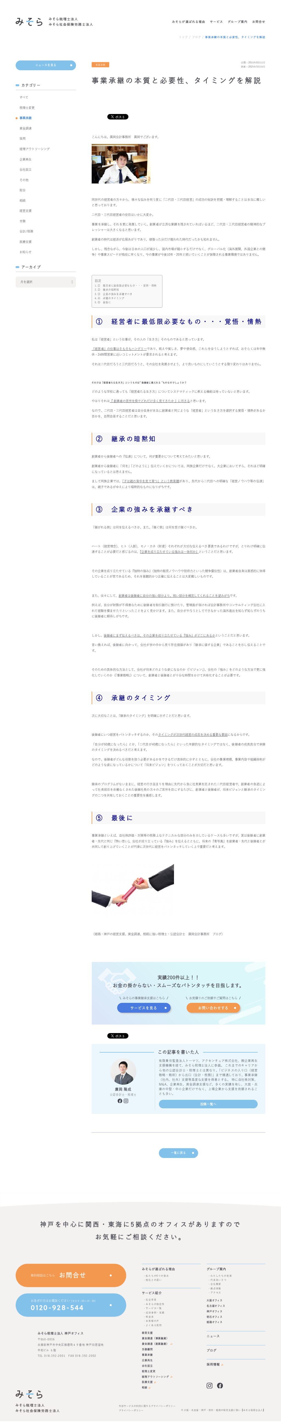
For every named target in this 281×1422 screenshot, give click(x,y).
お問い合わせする (213, 1008)
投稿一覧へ (208, 1104)
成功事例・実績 (155, 1312)
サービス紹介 (152, 1293)
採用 (22, 138)
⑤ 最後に (104, 302)
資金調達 (25, 128)
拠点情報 (215, 1288)
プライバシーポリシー (131, 1410)
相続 (22, 200)
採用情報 (213, 1364)
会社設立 (25, 169)
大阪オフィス (215, 1300)
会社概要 (215, 1284)
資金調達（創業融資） (155, 1344)
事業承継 (25, 118)
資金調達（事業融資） (155, 1338)
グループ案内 (237, 21)
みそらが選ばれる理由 (188, 21)
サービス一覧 (154, 1308)
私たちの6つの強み (157, 1275)
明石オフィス (215, 1317)
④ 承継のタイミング (111, 298)
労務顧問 (147, 1349)
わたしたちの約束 (221, 1275)
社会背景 (151, 1300)
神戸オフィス (215, 1311)
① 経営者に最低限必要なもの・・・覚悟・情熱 (127, 285)
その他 (24, 180)
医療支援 (25, 241)
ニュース (213, 1336)
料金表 (150, 1316)
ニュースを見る (46, 65)
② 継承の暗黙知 (108, 289)
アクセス (215, 1293)
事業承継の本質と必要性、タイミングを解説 (235, 37)
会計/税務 (26, 231)
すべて (23, 97)
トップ (183, 37)
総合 (22, 190)
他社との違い (154, 1280)
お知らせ (25, 252)
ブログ (196, 37)
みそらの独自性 (155, 1304)
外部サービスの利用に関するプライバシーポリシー (147, 1406)
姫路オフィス (215, 1322)
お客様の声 (152, 1321)
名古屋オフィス (216, 1306)
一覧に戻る (178, 1152)
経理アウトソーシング (34, 149)
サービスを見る (143, 1008)
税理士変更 (27, 107)
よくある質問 (154, 1325)
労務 (22, 221)
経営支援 (25, 211)
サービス (216, 21)
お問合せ (258, 21)
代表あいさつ (218, 1280)
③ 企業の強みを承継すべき (115, 294)
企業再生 (25, 159)
